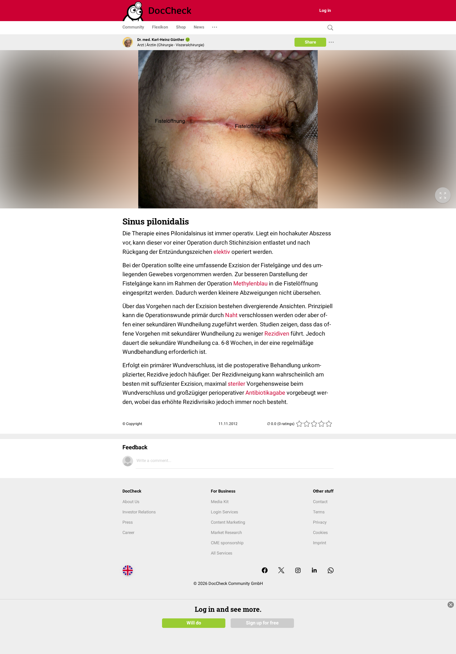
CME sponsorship (227, 542)
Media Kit (220, 501)
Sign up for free (262, 623)
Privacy (320, 522)
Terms (319, 511)
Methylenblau (250, 283)
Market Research (226, 532)
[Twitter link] (281, 570)
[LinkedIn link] (314, 570)
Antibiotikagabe (265, 392)
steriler (236, 383)
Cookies (320, 532)
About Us (130, 501)
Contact (320, 501)
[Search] (329, 28)
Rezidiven (276, 333)
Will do (194, 623)
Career (128, 532)
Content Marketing (228, 522)
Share (310, 42)
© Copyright (132, 424)
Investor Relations (139, 511)
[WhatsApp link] (331, 570)
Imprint (319, 542)
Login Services (224, 511)
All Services (221, 553)
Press (127, 522)
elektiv (221, 252)
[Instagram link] (298, 570)
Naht (231, 315)
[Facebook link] (265, 570)
